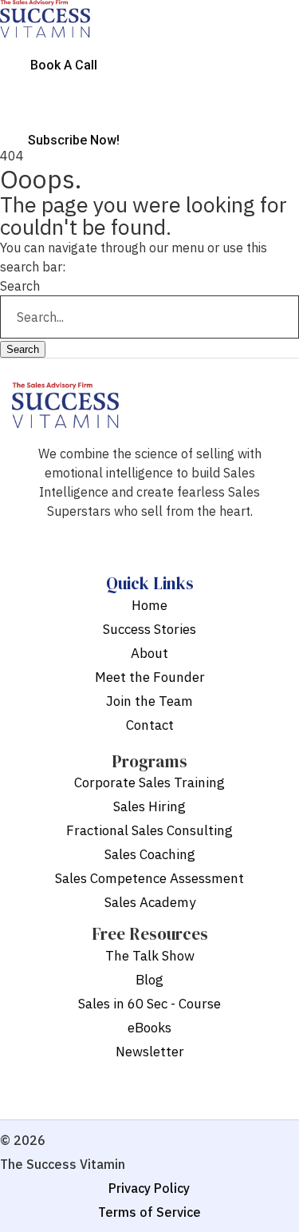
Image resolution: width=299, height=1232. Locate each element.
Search (20, 286)
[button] (149, 46)
